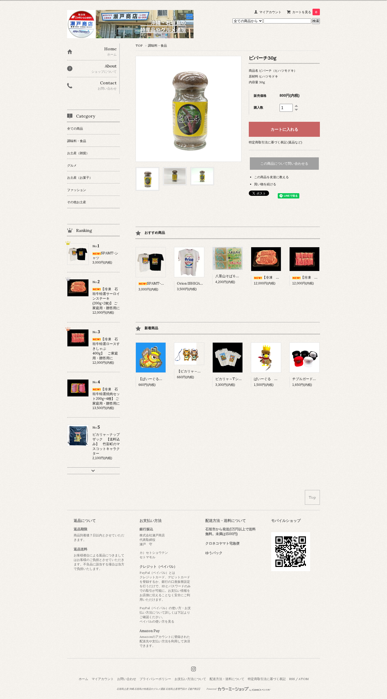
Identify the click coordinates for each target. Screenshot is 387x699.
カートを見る (304, 12)
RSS (292, 679)
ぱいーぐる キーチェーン (274, 379)
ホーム (83, 679)
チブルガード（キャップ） (312, 379)
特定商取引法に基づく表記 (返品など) (275, 142)
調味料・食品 (157, 45)
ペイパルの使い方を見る (157, 621)
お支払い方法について (190, 679)
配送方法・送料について (227, 679)
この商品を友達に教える (271, 177)
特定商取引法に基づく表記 (267, 679)
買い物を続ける (265, 184)
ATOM (304, 679)
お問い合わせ (126, 679)
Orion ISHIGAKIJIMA (194, 283)
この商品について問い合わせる (284, 164)
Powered (211, 689)
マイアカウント (270, 12)
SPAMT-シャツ (159, 283)
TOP (139, 45)
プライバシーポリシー (155, 679)
